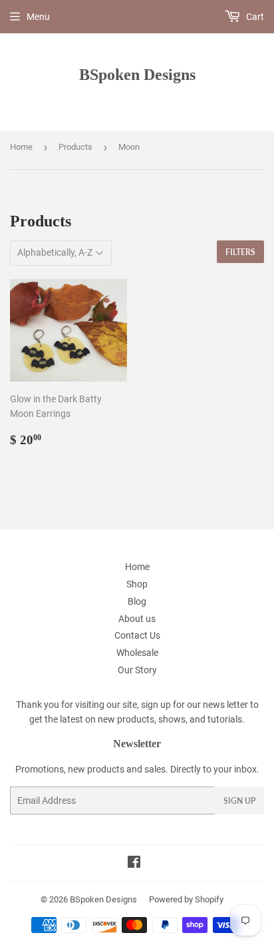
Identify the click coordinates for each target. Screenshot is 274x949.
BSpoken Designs (137, 74)
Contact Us (137, 635)
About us (137, 618)
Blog (137, 601)
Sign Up (239, 801)
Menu (38, 16)
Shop (137, 584)
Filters (240, 252)
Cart (254, 16)
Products (75, 147)
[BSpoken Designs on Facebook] (134, 863)
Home (21, 147)
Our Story (137, 670)
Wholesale (137, 652)
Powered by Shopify (186, 899)
